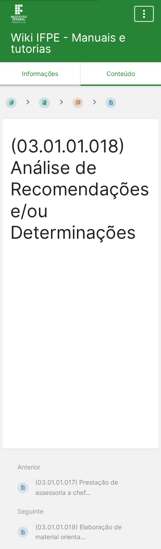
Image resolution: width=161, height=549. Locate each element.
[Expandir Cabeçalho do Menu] (144, 14)
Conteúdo (120, 73)
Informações (40, 73)
